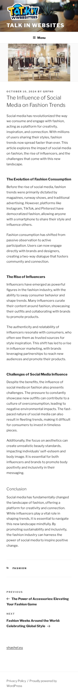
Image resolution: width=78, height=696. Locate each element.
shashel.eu (14, 648)
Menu (41, 37)
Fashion (20, 568)
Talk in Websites (35, 25)
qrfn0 (48, 91)
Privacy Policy (16, 681)
